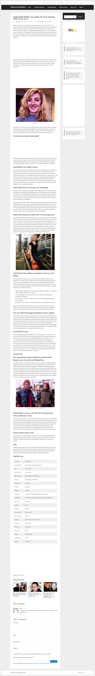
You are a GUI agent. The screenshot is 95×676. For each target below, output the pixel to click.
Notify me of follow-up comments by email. (23, 657)
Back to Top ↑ (82, 672)
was (34, 180)
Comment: (15, 622)
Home (43, 3)
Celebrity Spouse (51, 3)
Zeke (39, 278)
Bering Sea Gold (20, 575)
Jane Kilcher (21, 226)
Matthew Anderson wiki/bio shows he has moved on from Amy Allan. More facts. (73, 133)
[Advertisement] (35, 49)
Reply (21, 614)
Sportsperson (60, 3)
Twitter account (28, 348)
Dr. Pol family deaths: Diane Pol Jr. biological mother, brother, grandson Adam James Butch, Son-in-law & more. (73, 75)
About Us (76, 3)
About (82, 3)
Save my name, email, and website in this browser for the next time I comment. (33, 654)
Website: (15, 648)
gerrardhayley (19, 21)
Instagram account (49, 345)
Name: (14, 635)
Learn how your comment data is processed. (41, 663)
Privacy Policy (69, 3)
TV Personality (40, 21)
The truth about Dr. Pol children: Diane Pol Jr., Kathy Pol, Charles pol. (73, 49)
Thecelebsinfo (18, 7)
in (18, 228)
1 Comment (49, 21)
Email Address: (16, 641)
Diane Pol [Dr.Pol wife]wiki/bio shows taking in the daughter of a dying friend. (73, 62)
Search (66, 14)
